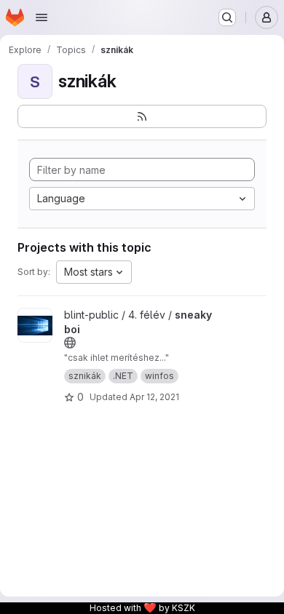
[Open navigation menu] (41, 17)
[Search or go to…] (227, 17)
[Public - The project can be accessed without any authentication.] (70, 342)
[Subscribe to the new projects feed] (142, 116)
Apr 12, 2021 (154, 396)
